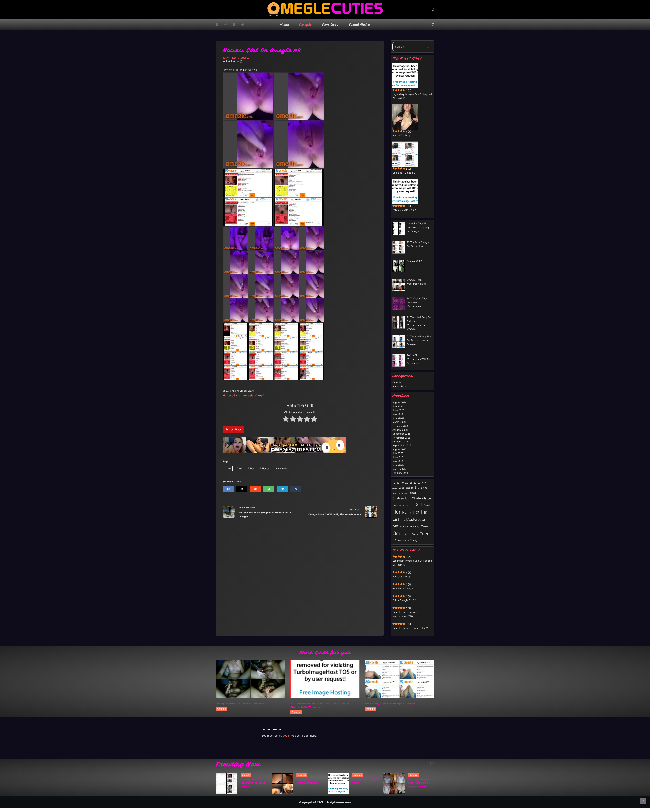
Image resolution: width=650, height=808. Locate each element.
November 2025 (401, 437)
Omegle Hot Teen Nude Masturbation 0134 (405, 614)
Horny (406, 512)
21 (411, 482)
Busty (404, 493)
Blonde (396, 493)
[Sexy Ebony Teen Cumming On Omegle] (399, 679)
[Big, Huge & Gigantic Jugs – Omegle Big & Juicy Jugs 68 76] (394, 783)
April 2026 (398, 418)
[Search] (433, 24)
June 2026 (398, 410)
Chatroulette (421, 498)
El (413, 505)
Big (417, 488)
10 (393, 482)
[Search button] (428, 46)
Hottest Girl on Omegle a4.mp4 (243, 395)
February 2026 (400, 425)
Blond (424, 487)
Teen (425, 533)
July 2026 (397, 406)
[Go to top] (643, 801)
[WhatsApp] (268, 489)
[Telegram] (225, 24)
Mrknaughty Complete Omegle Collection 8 (308, 781)
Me (395, 526)
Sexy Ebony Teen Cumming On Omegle (390, 703)
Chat (412, 493)
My (412, 526)
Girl (228, 468)
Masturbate (415, 519)
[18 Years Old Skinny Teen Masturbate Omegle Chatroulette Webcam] (325, 679)
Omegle (305, 24)
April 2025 (398, 465)
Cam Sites (330, 24)
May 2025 (398, 461)
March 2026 (399, 421)
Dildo (408, 505)
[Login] (433, 9)
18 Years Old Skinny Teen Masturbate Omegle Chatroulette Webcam (319, 705)
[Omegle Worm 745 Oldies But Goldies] (250, 679)
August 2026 (399, 402)
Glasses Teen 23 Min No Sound (365, 781)
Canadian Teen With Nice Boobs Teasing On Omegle (253, 783)
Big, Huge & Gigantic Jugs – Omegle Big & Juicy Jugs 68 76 (419, 783)
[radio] (286, 419)
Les (395, 519)
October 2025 (400, 441)
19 (402, 482)
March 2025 (399, 468)
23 (419, 483)
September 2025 (401, 445)
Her (239, 468)
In (425, 512)
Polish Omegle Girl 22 (404, 209)
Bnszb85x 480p (401, 135)
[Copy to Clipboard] (295, 489)
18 (398, 482)
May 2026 (398, 414)
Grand (427, 505)
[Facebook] (228, 489)
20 (406, 482)
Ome (424, 526)
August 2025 (399, 449)
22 (415, 483)
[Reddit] (242, 24)
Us (394, 540)
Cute (395, 505)
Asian (394, 488)
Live (403, 520)
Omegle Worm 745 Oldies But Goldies (240, 703)
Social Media (359, 24)
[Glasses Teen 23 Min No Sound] (338, 783)
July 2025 (397, 453)
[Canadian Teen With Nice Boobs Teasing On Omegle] (226, 783)
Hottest (265, 468)
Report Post (233, 429)
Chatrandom (401, 498)
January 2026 (400, 429)
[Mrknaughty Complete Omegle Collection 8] (282, 783)
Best (408, 488)
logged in (284, 735)
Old (417, 526)
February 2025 (400, 472)
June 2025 (398, 457)
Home (284, 24)
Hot (251, 468)
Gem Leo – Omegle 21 (404, 172)
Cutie (401, 505)
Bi (412, 488)
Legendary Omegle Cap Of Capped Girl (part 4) (412, 96)
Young (413, 540)
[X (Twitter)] (217, 24)
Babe (401, 488)
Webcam (403, 540)
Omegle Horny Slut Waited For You (411, 627)
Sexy (415, 534)
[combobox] (408, 46)
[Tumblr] (234, 24)
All (426, 483)
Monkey (404, 526)
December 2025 (401, 433)
